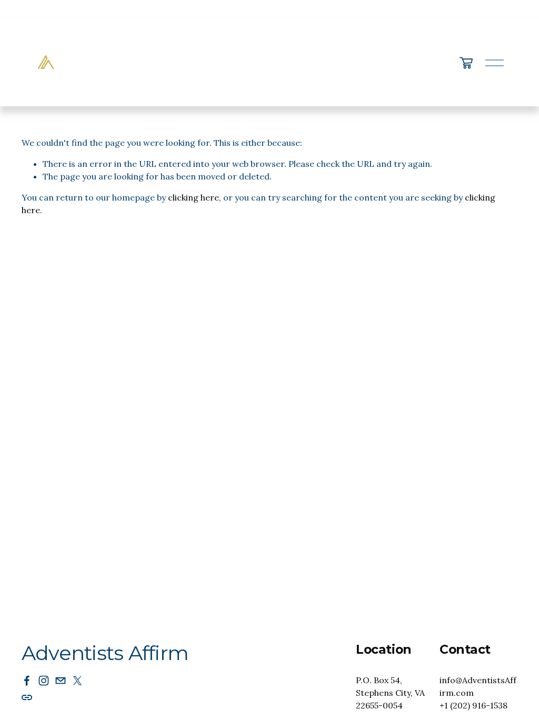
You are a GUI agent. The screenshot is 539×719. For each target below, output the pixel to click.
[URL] (27, 697)
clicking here (193, 197)
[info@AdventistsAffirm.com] (60, 680)
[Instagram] (43, 680)
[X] (77, 680)
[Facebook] (27, 680)
